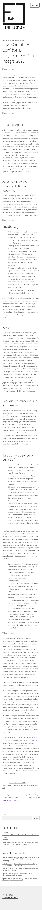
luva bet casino (11, 785)
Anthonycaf (6, 878)
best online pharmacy (9, 857)
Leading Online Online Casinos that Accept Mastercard (20, 842)
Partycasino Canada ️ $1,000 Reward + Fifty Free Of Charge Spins (11, 797)
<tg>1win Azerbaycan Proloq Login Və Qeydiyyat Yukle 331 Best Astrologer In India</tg (20, 859)
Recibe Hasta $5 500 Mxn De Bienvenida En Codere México (17, 874)
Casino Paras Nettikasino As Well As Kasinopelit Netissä (20, 869)
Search (4, 815)
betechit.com (7, 864)
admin (22, 40)
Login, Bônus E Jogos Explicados (32, 796)
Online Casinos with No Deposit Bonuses (16, 844)
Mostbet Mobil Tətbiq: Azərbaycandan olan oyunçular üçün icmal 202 (20, 879)
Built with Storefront (10, 898)
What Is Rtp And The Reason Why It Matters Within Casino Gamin (19, 864)
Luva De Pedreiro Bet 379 (17, 783)
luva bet (35, 740)
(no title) (5, 832)
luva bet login (21, 785)
